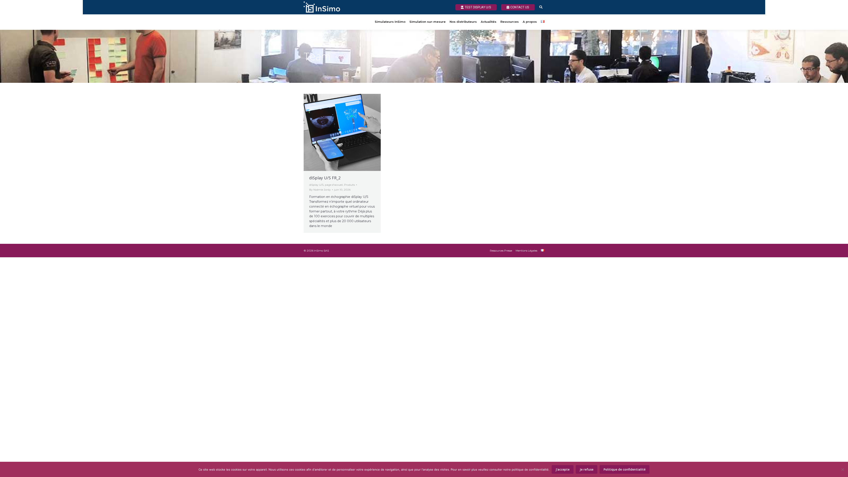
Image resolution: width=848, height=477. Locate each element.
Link (330, 132)
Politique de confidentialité (624, 469)
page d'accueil (334, 184)
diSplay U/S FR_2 (325, 177)
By (320, 189)
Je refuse (586, 469)
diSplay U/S (316, 184)
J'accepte (563, 469)
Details (354, 132)
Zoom (342, 132)
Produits (349, 184)
